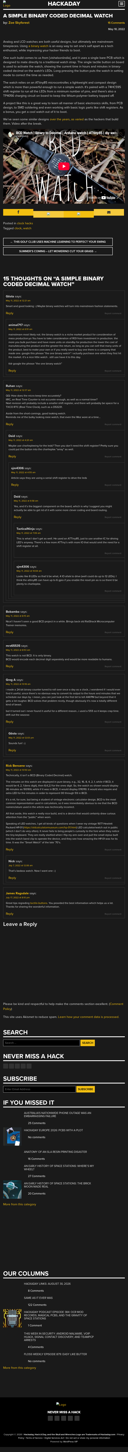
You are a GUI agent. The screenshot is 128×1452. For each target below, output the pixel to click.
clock (18, 228)
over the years (60, 119)
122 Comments (36, 1305)
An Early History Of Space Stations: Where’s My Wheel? (59, 1167)
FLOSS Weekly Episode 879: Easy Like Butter (55, 1354)
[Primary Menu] (121, 3)
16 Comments (36, 1159)
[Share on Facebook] (4, 28)
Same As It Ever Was (38, 1298)
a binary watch (38, 46)
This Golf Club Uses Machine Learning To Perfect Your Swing (58, 242)
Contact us (29, 1066)
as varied (77, 119)
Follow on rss (23, 1066)
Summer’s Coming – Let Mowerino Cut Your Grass (58, 251)
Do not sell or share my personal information (88, 1438)
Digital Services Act (54, 1438)
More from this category (19, 1204)
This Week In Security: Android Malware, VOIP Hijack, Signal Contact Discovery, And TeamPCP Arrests (59, 1337)
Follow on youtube (17, 1066)
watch (27, 228)
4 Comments (35, 1347)
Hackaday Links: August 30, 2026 (47, 1284)
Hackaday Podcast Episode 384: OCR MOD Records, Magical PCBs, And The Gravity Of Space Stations (55, 1315)
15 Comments (116, 23)
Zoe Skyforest (19, 23)
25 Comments (36, 1123)
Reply (9, 313)
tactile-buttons (38, 903)
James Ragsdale (17, 893)
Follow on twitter (11, 1066)
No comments (36, 1137)
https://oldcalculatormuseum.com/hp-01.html (50, 827)
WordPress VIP (70, 1441)
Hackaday (64, 3)
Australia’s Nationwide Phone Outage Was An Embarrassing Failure (57, 1114)
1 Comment (34, 1325)
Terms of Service (34, 1438)
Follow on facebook (5, 1066)
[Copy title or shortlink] (24, 29)
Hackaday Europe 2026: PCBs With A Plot (53, 1130)
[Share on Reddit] (19, 28)
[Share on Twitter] (9, 28)
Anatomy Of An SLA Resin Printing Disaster (55, 1152)
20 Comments (36, 1193)
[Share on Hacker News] (14, 28)
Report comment (113, 313)
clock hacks (25, 223)
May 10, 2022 (116, 29)
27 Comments (36, 1176)
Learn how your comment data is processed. (88, 1017)
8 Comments (35, 1291)
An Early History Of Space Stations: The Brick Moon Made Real (57, 1185)
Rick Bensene (15, 766)
